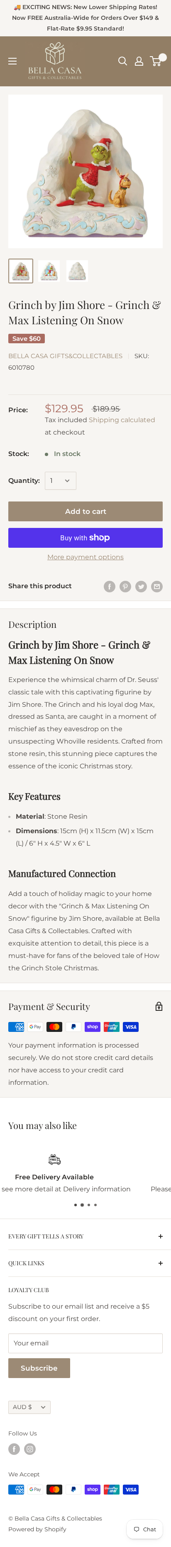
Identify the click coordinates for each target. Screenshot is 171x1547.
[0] (156, 61)
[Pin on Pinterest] (125, 586)
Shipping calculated (122, 420)
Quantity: (24, 481)
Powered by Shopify (37, 1529)
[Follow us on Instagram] (30, 1449)
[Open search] (122, 61)
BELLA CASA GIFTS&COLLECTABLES (65, 356)
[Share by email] (157, 586)
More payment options (85, 557)
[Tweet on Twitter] (141, 586)
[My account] (139, 61)
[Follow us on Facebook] (14, 1449)
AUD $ (22, 1407)
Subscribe (39, 1368)
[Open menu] (12, 61)
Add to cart (85, 511)
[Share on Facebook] (109, 586)
